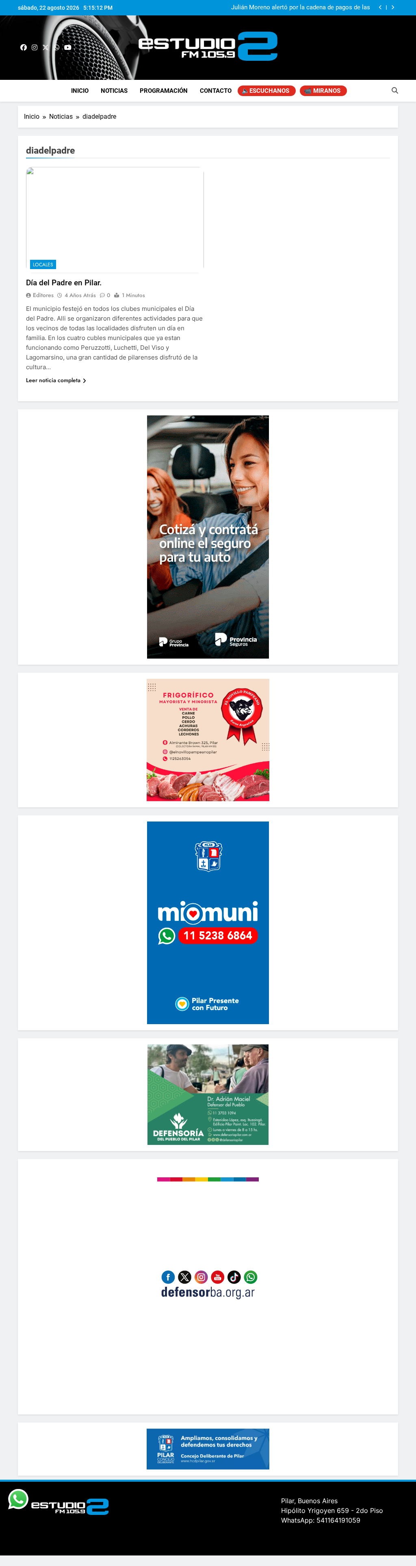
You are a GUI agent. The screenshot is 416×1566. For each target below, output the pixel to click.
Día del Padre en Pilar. (64, 282)
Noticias (114, 90)
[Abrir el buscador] (395, 90)
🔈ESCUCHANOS (265, 90)
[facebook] (23, 48)
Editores (43, 295)
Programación (164, 90)
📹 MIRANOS (322, 90)
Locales (43, 264)
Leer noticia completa (53, 380)
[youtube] (68, 48)
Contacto (216, 90)
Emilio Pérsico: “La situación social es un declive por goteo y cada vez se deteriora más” (298, 7)
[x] (45, 48)
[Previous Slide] (380, 7)
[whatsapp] (56, 48)
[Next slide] (392, 7)
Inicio (80, 90)
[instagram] (34, 48)
